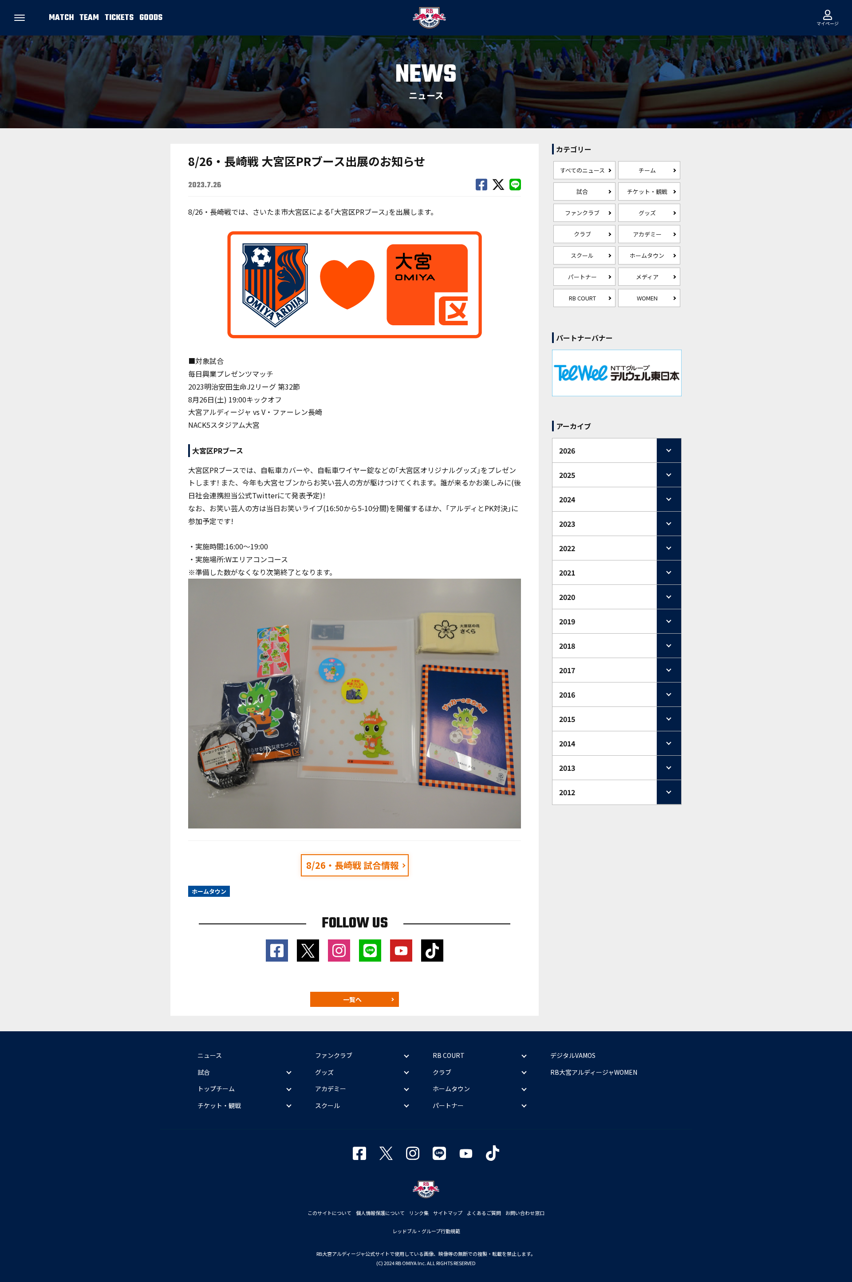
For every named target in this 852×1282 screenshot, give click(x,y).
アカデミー (647, 234)
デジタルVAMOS (573, 1055)
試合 (582, 191)
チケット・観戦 (647, 191)
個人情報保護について (380, 1212)
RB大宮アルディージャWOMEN (593, 1072)
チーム (647, 170)
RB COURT (582, 298)
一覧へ (352, 999)
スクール (582, 255)
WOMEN (647, 298)
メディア (647, 276)
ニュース (209, 1055)
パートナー (582, 276)
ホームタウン (647, 255)
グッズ (647, 213)
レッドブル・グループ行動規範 (426, 1231)
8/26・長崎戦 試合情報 (352, 865)
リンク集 (419, 1212)
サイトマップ (447, 1212)
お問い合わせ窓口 (524, 1212)
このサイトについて (329, 1212)
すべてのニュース (582, 170)
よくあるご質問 (484, 1212)
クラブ (582, 234)
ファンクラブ (582, 213)
